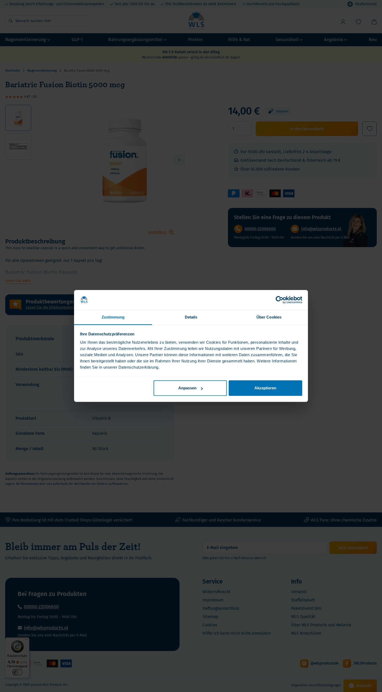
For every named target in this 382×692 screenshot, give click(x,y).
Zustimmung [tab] (113, 317)
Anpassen (187, 388)
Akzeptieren (265, 388)
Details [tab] (191, 317)
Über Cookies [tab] (268, 317)
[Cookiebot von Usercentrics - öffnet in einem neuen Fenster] (279, 300)
